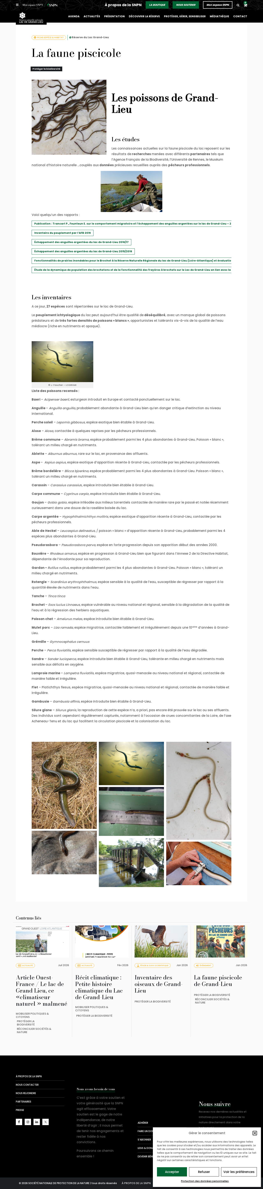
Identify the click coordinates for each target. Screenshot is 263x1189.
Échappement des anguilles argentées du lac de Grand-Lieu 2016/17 (81, 242)
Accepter (172, 1172)
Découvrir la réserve (144, 16)
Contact (240, 16)
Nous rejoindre (26, 1093)
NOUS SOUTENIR (185, 5)
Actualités (92, 16)
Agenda (74, 16)
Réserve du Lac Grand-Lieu (90, 37)
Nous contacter (27, 1084)
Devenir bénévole (149, 1156)
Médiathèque (219, 16)
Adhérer (143, 1122)
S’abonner (144, 1139)
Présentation (114, 16)
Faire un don (146, 1131)
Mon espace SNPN (217, 5)
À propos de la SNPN (123, 4)
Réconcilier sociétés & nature (34, 1030)
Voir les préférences (239, 1172)
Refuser (204, 1172)
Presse (20, 1110)
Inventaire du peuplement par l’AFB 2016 (62, 233)
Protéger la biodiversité (46, 68)
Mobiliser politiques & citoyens (32, 1015)
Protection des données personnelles (205, 1181)
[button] (255, 1133)
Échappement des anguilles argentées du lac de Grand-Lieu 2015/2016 (83, 251)
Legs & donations (149, 1148)
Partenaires (23, 1101)
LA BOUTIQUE (157, 5)
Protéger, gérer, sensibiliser (185, 16)
